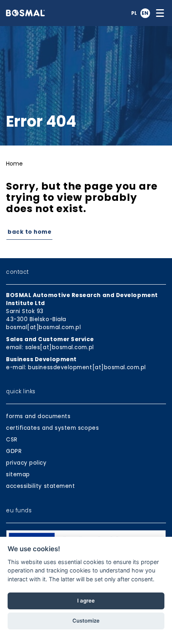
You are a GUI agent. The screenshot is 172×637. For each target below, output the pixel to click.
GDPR (14, 451)
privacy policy (26, 463)
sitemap (18, 474)
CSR (12, 439)
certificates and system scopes (52, 428)
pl (134, 13)
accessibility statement (40, 486)
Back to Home (29, 232)
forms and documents (38, 416)
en (145, 13)
